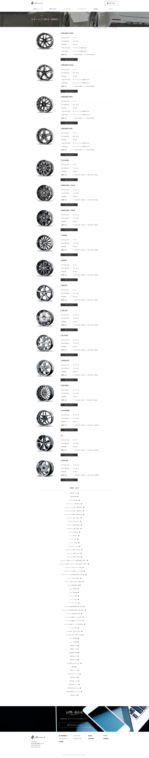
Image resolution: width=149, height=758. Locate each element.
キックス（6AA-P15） (73, 532)
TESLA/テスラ (73, 695)
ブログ (110, 9)
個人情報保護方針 (63, 735)
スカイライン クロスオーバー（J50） (73, 567)
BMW (73, 666)
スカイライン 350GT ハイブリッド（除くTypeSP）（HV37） (73, 564)
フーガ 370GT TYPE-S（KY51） (73, 631)
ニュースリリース (81, 9)
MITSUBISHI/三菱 (73, 652)
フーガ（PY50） (73, 627)
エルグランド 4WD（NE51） (73, 528)
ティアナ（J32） (73, 596)
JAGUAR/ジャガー (73, 681)
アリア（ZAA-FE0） (73, 500)
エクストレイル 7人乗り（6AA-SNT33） (73, 514)
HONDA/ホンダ (73, 645)
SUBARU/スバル (73, 656)
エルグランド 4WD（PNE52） (73, 525)
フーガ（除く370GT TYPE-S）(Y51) (73, 635)
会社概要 (61, 741)
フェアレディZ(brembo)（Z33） (73, 613)
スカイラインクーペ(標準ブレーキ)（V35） (73, 571)
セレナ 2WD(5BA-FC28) (73, 585)
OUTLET (105, 735)
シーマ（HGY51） (73, 535)
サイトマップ (77, 735)
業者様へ (96, 9)
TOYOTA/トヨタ (73, 493)
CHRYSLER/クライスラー (73, 688)
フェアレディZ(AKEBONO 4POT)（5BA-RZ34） (73, 610)
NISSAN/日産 (73, 496)
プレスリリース (78, 738)
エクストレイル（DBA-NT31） (73, 503)
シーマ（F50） (73, 539)
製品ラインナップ (38, 9)
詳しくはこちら (69, 59)
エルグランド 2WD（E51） (73, 521)
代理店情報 (91, 738)
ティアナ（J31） (73, 599)
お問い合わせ (112, 3)
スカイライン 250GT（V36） (73, 553)
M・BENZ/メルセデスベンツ (73, 663)
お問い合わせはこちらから (74, 725)
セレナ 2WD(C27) (73, 588)
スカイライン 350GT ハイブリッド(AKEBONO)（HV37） (73, 560)
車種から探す (52, 9)
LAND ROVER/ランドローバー (73, 691)
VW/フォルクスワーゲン (73, 674)
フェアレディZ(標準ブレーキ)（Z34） (73, 620)
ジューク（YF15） (73, 542)
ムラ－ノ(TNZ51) (73, 642)
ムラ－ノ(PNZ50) (73, 638)
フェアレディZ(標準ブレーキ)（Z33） (73, 617)
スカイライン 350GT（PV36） (73, 557)
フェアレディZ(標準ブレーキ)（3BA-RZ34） (73, 624)
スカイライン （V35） (73, 546)
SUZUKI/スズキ (73, 659)
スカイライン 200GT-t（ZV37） (73, 549)
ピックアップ (67, 9)
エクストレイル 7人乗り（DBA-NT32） (73, 510)
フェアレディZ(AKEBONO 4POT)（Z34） (73, 606)
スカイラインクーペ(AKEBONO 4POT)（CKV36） (73, 574)
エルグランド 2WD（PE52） (73, 518)
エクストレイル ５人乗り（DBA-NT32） (73, 507)
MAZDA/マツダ (73, 649)
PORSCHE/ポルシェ (73, 684)
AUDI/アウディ (73, 670)
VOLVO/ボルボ (73, 677)
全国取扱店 (106, 738)
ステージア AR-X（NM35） (73, 578)
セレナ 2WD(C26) (73, 592)
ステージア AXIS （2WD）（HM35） (73, 581)
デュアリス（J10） (73, 603)
